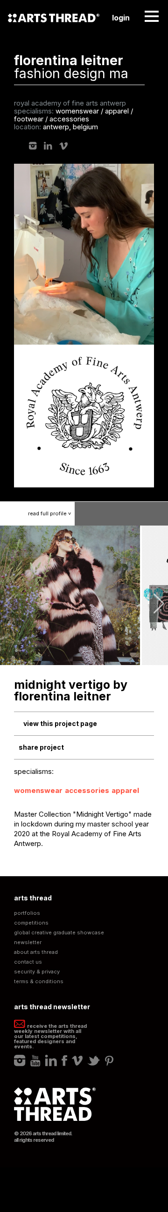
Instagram (33, 146)
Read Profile (50, 513)
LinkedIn (48, 146)
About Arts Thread (36, 952)
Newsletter (28, 942)
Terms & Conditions (38, 981)
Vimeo (63, 146)
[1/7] (70, 595)
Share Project (41, 747)
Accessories (87, 790)
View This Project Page (60, 723)
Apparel (125, 790)
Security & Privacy (37, 971)
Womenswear (38, 790)
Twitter (93, 1061)
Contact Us (28, 962)
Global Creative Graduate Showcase (59, 932)
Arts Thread (53, 18)
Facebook (64, 1061)
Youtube (35, 1061)
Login (121, 17)
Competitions (31, 923)
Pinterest (109, 1061)
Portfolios (27, 913)
